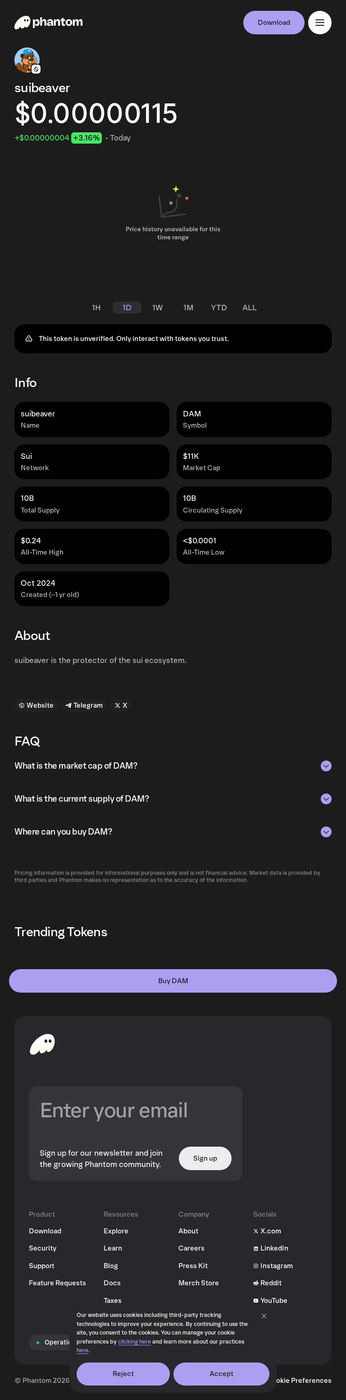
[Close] (264, 1316)
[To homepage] (42, 1044)
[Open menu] (320, 22)
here (82, 1350)
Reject (123, 1374)
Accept (221, 1374)
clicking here (134, 1342)
